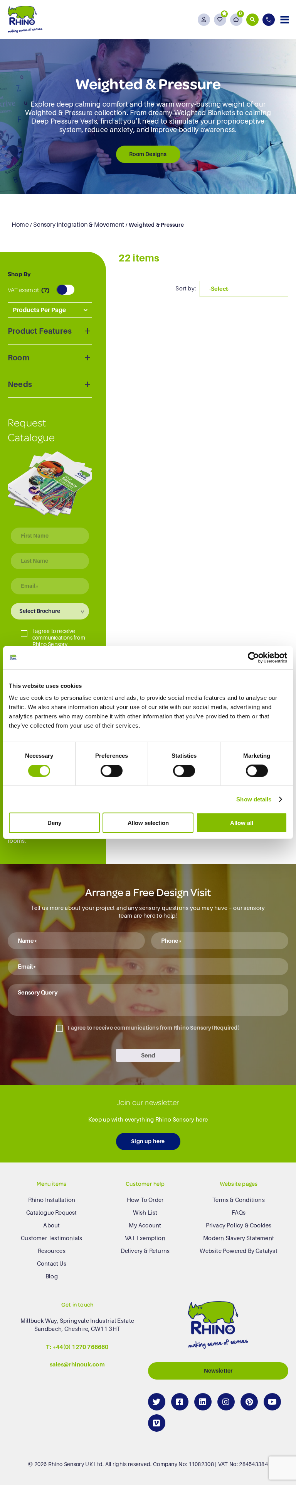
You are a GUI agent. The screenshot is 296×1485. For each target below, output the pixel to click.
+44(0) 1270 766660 (80, 1347)
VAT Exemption (145, 1238)
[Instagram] (226, 1401)
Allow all (241, 823)
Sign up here (148, 1142)
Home (20, 224)
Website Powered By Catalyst (238, 1250)
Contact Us (51, 1263)
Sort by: (185, 288)
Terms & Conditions (238, 1199)
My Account (145, 1225)
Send (148, 1055)
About (51, 1225)
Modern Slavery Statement (238, 1238)
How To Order (145, 1199)
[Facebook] (179, 1401)
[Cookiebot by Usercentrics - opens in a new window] (253, 657)
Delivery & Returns (145, 1250)
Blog (51, 1276)
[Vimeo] (156, 1422)
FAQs (239, 1212)
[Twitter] (156, 1401)
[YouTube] (272, 1401)
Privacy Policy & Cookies (239, 1225)
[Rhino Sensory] (25, 19)
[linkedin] (203, 1401)
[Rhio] (218, 1326)
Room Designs (147, 154)
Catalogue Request (51, 1212)
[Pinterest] (249, 1401)
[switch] (112, 770)
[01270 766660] (269, 20)
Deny (54, 823)
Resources (52, 1250)
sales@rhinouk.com (77, 1364)
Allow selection (148, 823)
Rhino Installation (52, 1199)
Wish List (145, 1212)
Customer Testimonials (51, 1238)
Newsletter (218, 1370)
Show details (253, 799)
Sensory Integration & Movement (78, 224)
